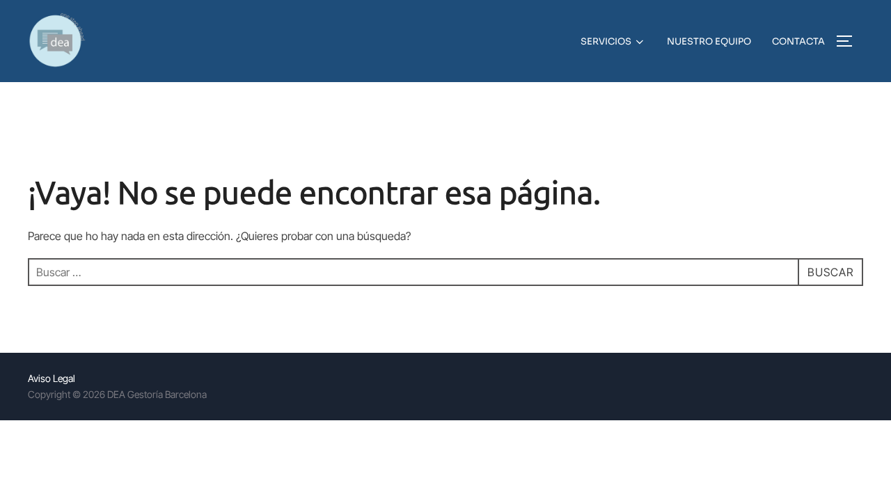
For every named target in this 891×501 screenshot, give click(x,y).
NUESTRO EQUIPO (709, 41)
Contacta (798, 41)
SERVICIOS (606, 41)
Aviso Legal (51, 378)
